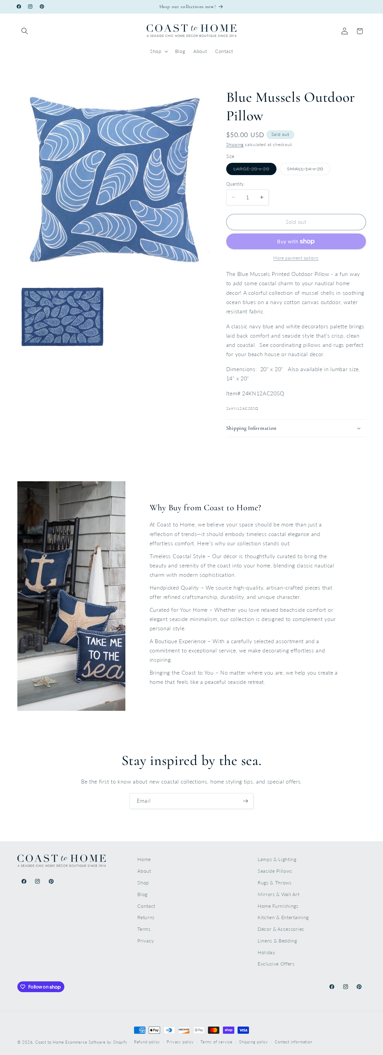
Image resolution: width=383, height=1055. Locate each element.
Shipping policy (253, 1042)
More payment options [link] (296, 257)
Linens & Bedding (277, 940)
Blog (142, 894)
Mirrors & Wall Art (278, 894)
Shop (143, 882)
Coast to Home (49, 1042)
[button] (25, 31)
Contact (146, 906)
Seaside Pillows (275, 871)
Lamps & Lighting (277, 859)
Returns (146, 917)
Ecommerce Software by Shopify (96, 1042)
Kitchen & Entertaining (283, 917)
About (144, 871)
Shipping (235, 144)
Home (144, 859)
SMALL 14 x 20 (308, 170)
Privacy (145, 940)
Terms (144, 929)
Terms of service (216, 1042)
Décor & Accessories (281, 929)
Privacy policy (180, 1042)
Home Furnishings (278, 906)
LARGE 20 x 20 (254, 170)
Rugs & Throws (275, 882)
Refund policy (147, 1042)
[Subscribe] (245, 801)
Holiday (266, 952)
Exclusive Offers (276, 963)
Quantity (235, 183)
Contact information (293, 1042)
